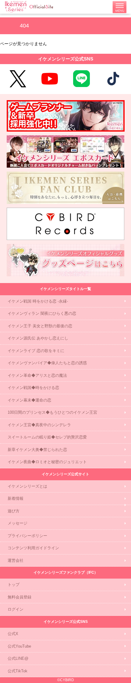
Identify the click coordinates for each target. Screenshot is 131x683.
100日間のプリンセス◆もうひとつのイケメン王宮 (52, 412)
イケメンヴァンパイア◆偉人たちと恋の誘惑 (47, 363)
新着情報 (15, 498)
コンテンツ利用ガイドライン (33, 548)
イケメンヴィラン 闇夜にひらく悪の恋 (42, 313)
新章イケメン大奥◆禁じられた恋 (37, 449)
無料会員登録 (19, 597)
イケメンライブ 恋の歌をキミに (36, 350)
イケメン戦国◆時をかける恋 (33, 387)
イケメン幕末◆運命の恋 (29, 400)
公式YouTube (19, 646)
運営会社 (15, 560)
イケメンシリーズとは (27, 486)
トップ (13, 584)
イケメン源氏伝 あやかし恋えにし (38, 338)
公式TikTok (17, 671)
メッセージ (17, 523)
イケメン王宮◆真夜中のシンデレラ (39, 425)
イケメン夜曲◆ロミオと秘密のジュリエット (47, 462)
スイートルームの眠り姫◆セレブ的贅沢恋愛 (47, 437)
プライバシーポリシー (27, 535)
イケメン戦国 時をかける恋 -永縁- (38, 301)
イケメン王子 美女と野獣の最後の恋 (40, 326)
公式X (13, 633)
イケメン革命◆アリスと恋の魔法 (37, 375)
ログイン (15, 609)
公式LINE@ (18, 658)
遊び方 (13, 511)
